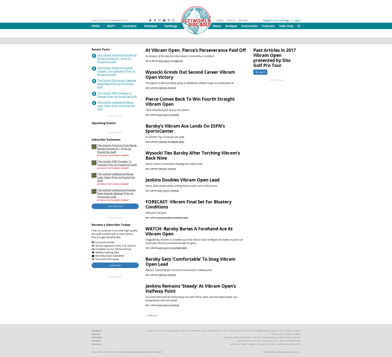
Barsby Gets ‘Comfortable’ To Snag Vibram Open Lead (190, 261)
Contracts (129, 26)
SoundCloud (282, 344)
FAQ (288, 337)
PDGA (96, 26)
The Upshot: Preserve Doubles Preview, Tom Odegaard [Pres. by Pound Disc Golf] (116, 71)
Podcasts (268, 26)
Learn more (115, 265)
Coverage (169, 330)
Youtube (262, 344)
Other (225, 330)
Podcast (233, 330)
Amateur (296, 334)
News (217, 26)
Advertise (248, 341)
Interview (196, 330)
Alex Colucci (165, 61)
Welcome (229, 337)
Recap (173, 88)
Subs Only (286, 26)
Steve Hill (162, 88)
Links (204, 330)
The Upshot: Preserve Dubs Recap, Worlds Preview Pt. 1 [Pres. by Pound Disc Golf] (117, 58)
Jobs (276, 341)
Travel (282, 330)
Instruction (249, 26)
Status (282, 341)
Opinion (218, 330)
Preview (242, 330)
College (288, 334)
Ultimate (243, 20)
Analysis (231, 26)
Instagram (252, 344)
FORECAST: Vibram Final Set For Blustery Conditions (188, 204)
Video (288, 330)
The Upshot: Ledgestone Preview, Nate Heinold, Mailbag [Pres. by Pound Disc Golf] (116, 193)
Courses (159, 330)
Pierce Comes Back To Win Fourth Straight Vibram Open (190, 101)
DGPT (111, 26)
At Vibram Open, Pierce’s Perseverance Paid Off (195, 50)
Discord (230, 20)
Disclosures (267, 341)
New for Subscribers (243, 337)
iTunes (292, 344)
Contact (257, 341)
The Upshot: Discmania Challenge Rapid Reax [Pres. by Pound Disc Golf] (116, 84)
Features (150, 330)
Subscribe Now (115, 206)
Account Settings (269, 337)
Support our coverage (276, 20)
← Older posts (151, 315)
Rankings (170, 26)
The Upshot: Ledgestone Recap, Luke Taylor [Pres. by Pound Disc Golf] (116, 106)
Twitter (243, 344)
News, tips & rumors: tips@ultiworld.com (110, 20)
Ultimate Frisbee (293, 341)
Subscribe (296, 337)
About (240, 341)
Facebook (234, 344)
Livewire (174, 142)
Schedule (150, 26)
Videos (220, 20)
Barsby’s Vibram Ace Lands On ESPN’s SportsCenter (185, 128)
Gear (177, 330)
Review (274, 330)
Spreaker (271, 344)
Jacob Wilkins (164, 218)
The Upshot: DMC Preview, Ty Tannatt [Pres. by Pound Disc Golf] (117, 94)
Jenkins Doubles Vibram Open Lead (182, 180)
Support (281, 337)
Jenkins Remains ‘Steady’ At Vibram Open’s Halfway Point (190, 288)
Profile (250, 330)
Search (261, 72)
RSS (298, 344)
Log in (296, 20)
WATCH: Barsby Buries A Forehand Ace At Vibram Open (189, 231)
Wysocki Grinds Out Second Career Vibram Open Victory (190, 74)
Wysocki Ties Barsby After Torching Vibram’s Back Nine (192, 155)
